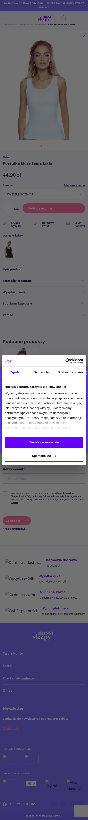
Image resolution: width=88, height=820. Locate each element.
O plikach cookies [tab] (70, 372)
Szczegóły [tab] (41, 372)
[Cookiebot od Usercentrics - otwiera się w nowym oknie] (65, 361)
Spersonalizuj (42, 455)
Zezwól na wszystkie (44, 442)
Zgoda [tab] (14, 372)
